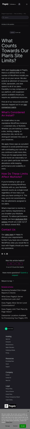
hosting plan (15, 70)
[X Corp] (4, 254)
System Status (10, 328)
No (19, 263)
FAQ (25, 13)
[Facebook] (2, 254)
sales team (9, 234)
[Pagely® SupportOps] (7, 13)
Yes (11, 263)
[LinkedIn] (7, 254)
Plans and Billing (18, 13)
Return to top (7, 281)
